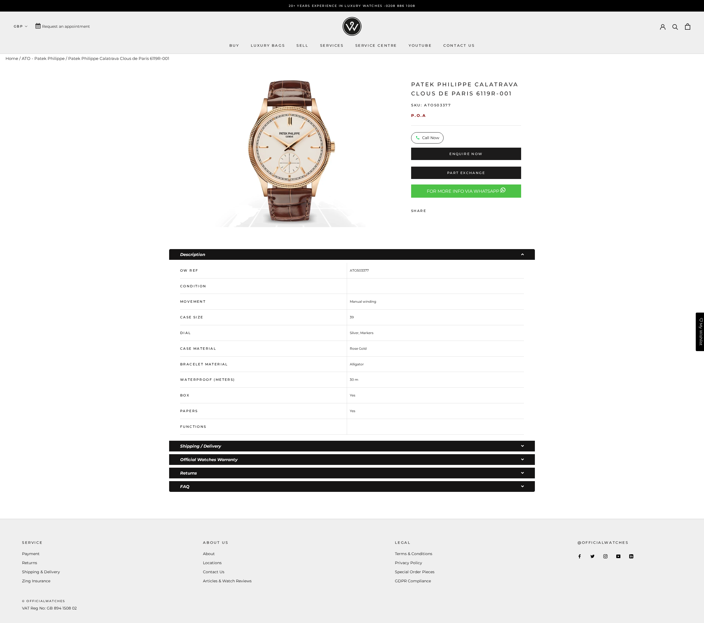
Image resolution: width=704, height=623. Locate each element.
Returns (29, 562)
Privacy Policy (408, 562)
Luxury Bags (268, 45)
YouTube (420, 45)
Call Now (430, 137)
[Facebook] (431, 209)
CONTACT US (459, 45)
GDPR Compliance (413, 580)
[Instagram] (605, 556)
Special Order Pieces (415, 571)
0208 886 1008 (401, 6)
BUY (234, 45)
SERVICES (332, 45)
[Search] (675, 26)
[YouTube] (618, 556)
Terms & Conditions (413, 553)
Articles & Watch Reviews (227, 580)
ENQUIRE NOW (466, 154)
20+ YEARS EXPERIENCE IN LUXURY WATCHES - (337, 6)
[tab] (352, 254)
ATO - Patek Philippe (43, 58)
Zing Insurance (36, 580)
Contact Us (213, 571)
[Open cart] (687, 26)
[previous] (207, 151)
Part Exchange (466, 173)
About (209, 553)
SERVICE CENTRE (376, 45)
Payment (31, 553)
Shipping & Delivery (41, 571)
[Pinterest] (445, 209)
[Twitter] (438, 209)
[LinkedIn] (631, 556)
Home (12, 58)
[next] (373, 151)
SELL (302, 45)
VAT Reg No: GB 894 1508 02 (49, 608)
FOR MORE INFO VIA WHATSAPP (463, 191)
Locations (212, 562)
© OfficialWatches (43, 601)
